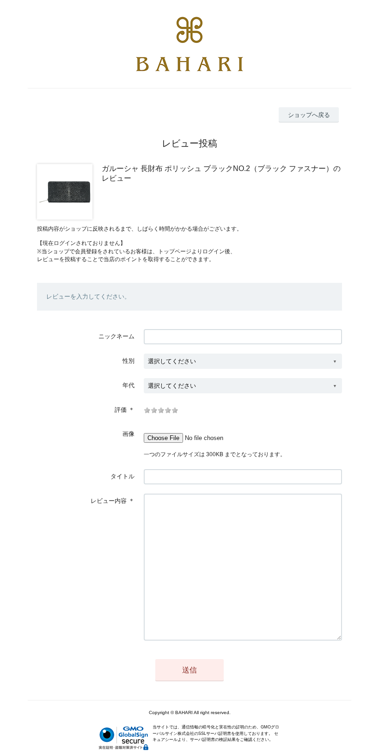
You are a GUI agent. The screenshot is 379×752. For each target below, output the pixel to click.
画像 (128, 433)
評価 (121, 409)
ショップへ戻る (309, 114)
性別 (128, 360)
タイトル (122, 476)
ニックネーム (116, 336)
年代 (128, 385)
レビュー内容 (109, 500)
